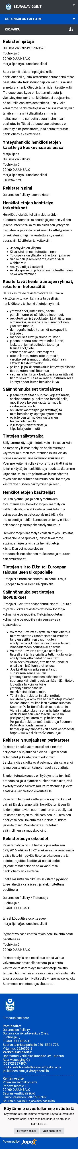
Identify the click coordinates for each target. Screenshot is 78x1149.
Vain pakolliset (51, 1131)
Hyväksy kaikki (26, 1131)
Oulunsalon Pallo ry (40, 19)
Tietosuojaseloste (16, 1018)
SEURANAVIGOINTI (44, 5)
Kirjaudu (12, 29)
